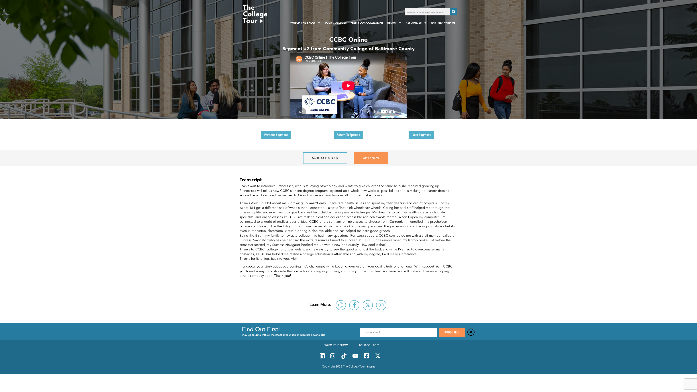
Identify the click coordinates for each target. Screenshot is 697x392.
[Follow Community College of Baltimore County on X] (368, 305)
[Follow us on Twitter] (378, 357)
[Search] (453, 11)
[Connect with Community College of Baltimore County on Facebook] (354, 305)
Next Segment (421, 135)
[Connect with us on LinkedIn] (322, 357)
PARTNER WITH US (443, 22)
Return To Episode (348, 135)
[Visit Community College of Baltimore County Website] (341, 305)
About (392, 22)
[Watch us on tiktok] (344, 357)
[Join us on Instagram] (333, 357)
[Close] (471, 332)
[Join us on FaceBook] (366, 357)
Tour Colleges (336, 22)
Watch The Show (302, 22)
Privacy (371, 366)
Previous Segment (276, 135)
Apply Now (371, 158)
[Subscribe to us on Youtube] (355, 357)
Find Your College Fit (366, 22)
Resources (414, 22)
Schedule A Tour (325, 158)
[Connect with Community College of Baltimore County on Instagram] (381, 305)
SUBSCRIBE (451, 332)
